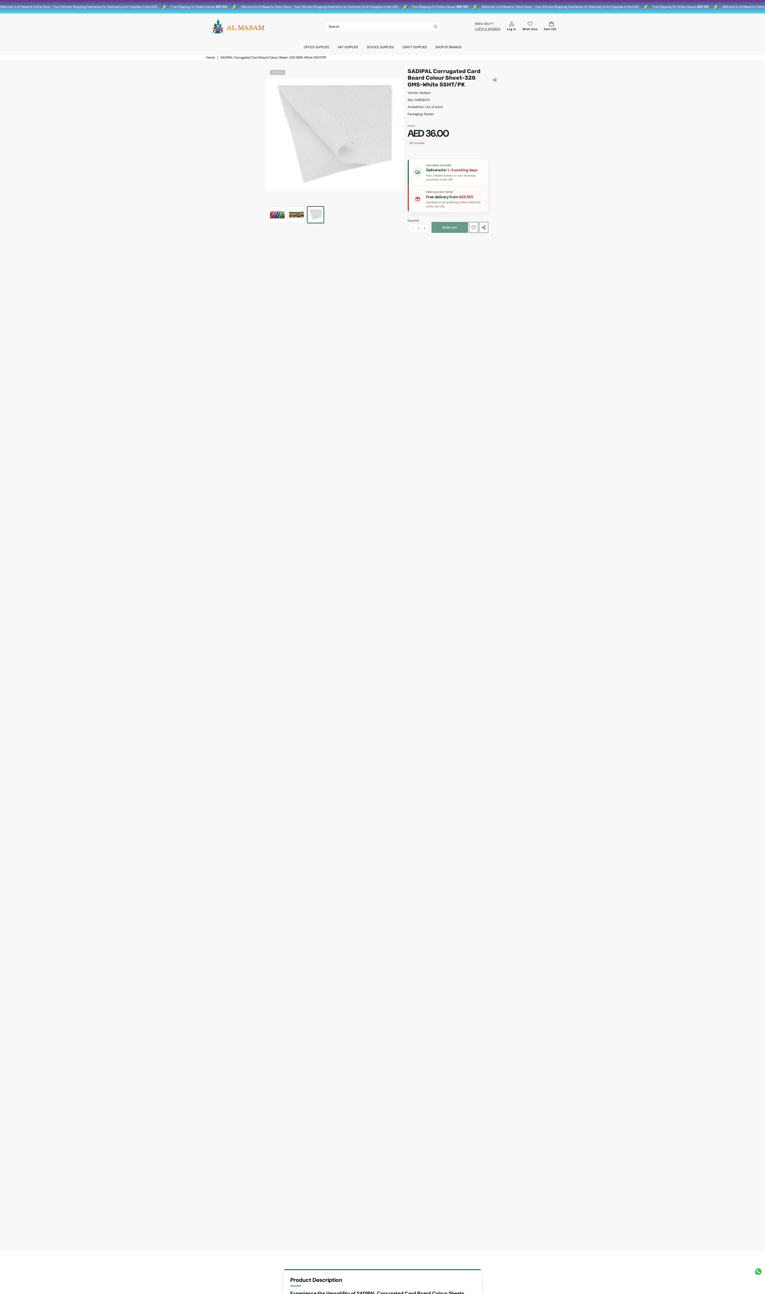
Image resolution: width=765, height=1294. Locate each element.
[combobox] (382, 26)
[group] (277, 214)
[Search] (435, 26)
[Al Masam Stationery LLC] (237, 26)
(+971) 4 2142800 (487, 29)
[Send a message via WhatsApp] (758, 1271)
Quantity (413, 220)
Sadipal (425, 93)
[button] (551, 26)
